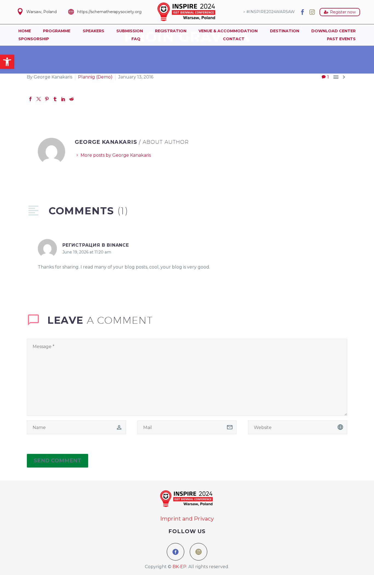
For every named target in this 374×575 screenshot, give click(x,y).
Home (24, 30)
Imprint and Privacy (187, 518)
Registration (170, 30)
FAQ (135, 38)
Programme (56, 30)
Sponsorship (33, 38)
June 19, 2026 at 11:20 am (86, 252)
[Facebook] (302, 12)
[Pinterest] (47, 99)
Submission (129, 30)
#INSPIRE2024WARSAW (270, 11)
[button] (7, 62)
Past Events (341, 38)
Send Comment (57, 460)
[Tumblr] (55, 99)
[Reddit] (71, 99)
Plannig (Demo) (95, 77)
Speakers (93, 30)
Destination (284, 30)
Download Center (333, 30)
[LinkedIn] (63, 99)
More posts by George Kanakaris (115, 155)
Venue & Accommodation (228, 30)
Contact (233, 38)
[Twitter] (38, 99)
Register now (340, 12)
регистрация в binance (95, 245)
